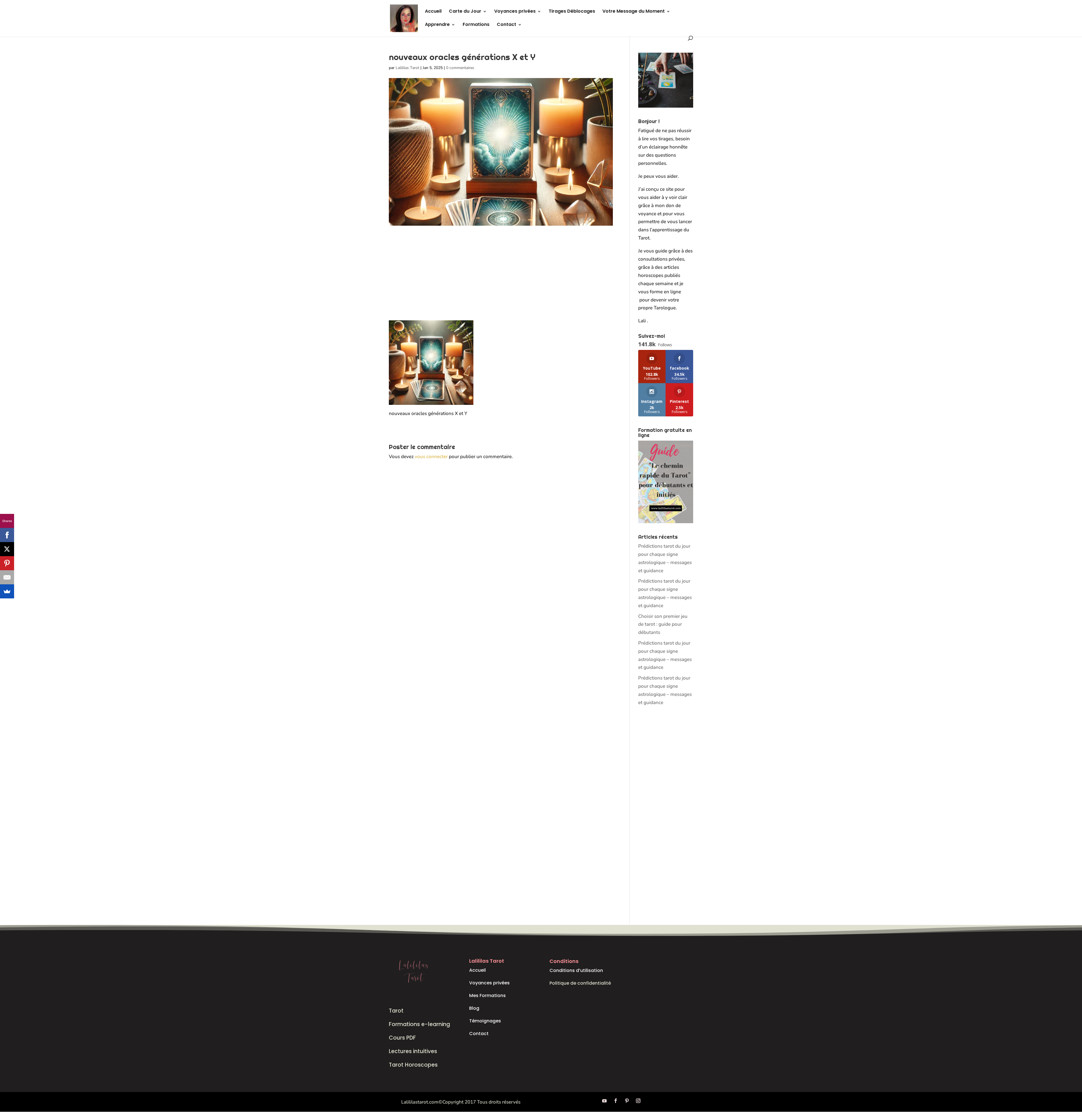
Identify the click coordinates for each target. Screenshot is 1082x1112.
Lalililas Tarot (407, 67)
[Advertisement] (501, 278)
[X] (7, 549)
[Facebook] (7, 535)
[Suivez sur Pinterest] (626, 1100)
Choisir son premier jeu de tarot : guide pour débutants (663, 624)
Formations (476, 25)
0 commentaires (460, 67)
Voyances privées (515, 11)
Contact (506, 25)
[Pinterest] (7, 563)
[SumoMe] (7, 591)
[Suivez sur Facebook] (615, 1100)
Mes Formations (487, 995)
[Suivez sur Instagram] (638, 1100)
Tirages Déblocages (572, 11)
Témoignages (485, 1021)
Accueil (433, 11)
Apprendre (437, 25)
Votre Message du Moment (633, 11)
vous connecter (431, 456)
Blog (474, 1008)
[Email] (7, 577)
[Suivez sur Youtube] (604, 1100)
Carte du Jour (465, 11)
